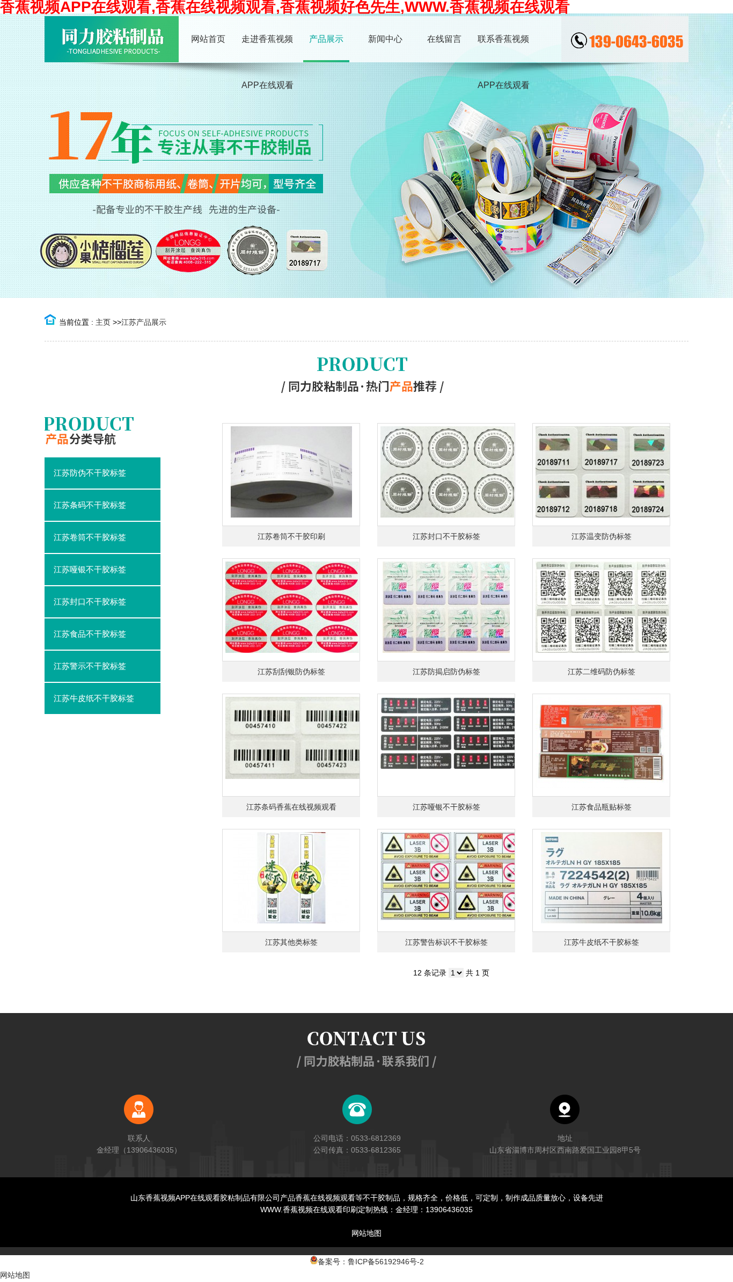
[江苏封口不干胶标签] (446, 474)
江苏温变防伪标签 (601, 536)
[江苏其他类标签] (291, 880)
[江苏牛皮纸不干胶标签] (601, 880)
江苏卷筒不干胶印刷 (291, 536)
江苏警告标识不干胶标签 (446, 942)
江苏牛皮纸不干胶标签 (601, 942)
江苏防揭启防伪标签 (446, 671)
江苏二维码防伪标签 (601, 671)
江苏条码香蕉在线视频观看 (291, 807)
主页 (103, 322)
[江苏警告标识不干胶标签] (446, 880)
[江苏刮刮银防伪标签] (291, 609)
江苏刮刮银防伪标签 (291, 671)
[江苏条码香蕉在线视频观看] (291, 745)
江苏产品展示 (143, 322)
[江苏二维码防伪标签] (601, 609)
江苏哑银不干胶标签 (446, 807)
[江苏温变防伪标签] (601, 474)
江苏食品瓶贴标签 (601, 807)
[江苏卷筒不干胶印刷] (291, 474)
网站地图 (366, 1233)
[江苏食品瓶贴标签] (601, 745)
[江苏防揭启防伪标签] (446, 609)
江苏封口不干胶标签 (446, 536)
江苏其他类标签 (291, 942)
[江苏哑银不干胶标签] (446, 745)
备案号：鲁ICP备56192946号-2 (371, 1261)
